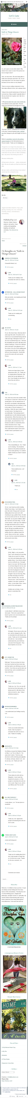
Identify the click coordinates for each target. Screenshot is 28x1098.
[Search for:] (14, 879)
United (23, 245)
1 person (11, 267)
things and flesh (10, 835)
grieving (4, 209)
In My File (4, 1051)
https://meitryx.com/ (7, 1081)
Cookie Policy (7, 1091)
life (3, 29)
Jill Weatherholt (10, 797)
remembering (5, 213)
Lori (10, 34)
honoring (8, 209)
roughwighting (10, 502)
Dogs (18, 207)
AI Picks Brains (6, 1059)
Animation (4, 1055)
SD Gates (8, 327)
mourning (4, 211)
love (15, 209)
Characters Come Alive (8, 1063)
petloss (9, 211)
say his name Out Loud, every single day (14, 101)
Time (6, 239)
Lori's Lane (14, 15)
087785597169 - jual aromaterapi (15, 292)
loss (12, 209)
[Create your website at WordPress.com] (14, 1)
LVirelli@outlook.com (12, 1077)
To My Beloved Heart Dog (8, 1047)
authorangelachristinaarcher (12, 606)
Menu (15, 24)
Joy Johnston (9, 657)
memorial (19, 209)
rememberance (15, 211)
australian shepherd (11, 207)
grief (21, 207)
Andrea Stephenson (11, 258)
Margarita (8, 746)
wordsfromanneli (11, 706)
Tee (6, 392)
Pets (5, 29)
